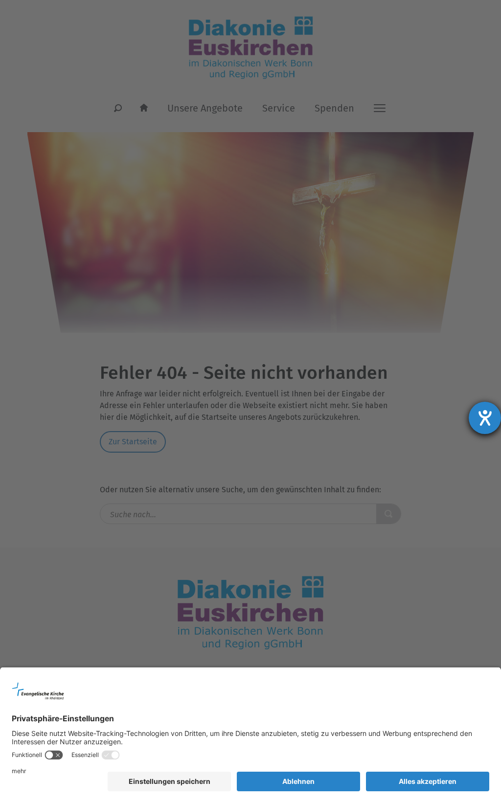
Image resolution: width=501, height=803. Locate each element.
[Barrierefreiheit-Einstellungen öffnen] (485, 418)
